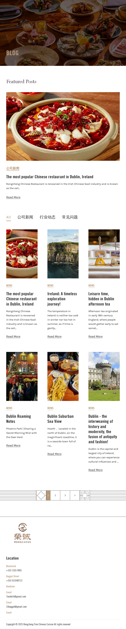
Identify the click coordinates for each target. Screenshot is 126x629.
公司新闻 (12, 168)
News (9, 285)
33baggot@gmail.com (16, 606)
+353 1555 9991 (14, 570)
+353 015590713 (14, 580)
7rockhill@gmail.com (16, 596)
